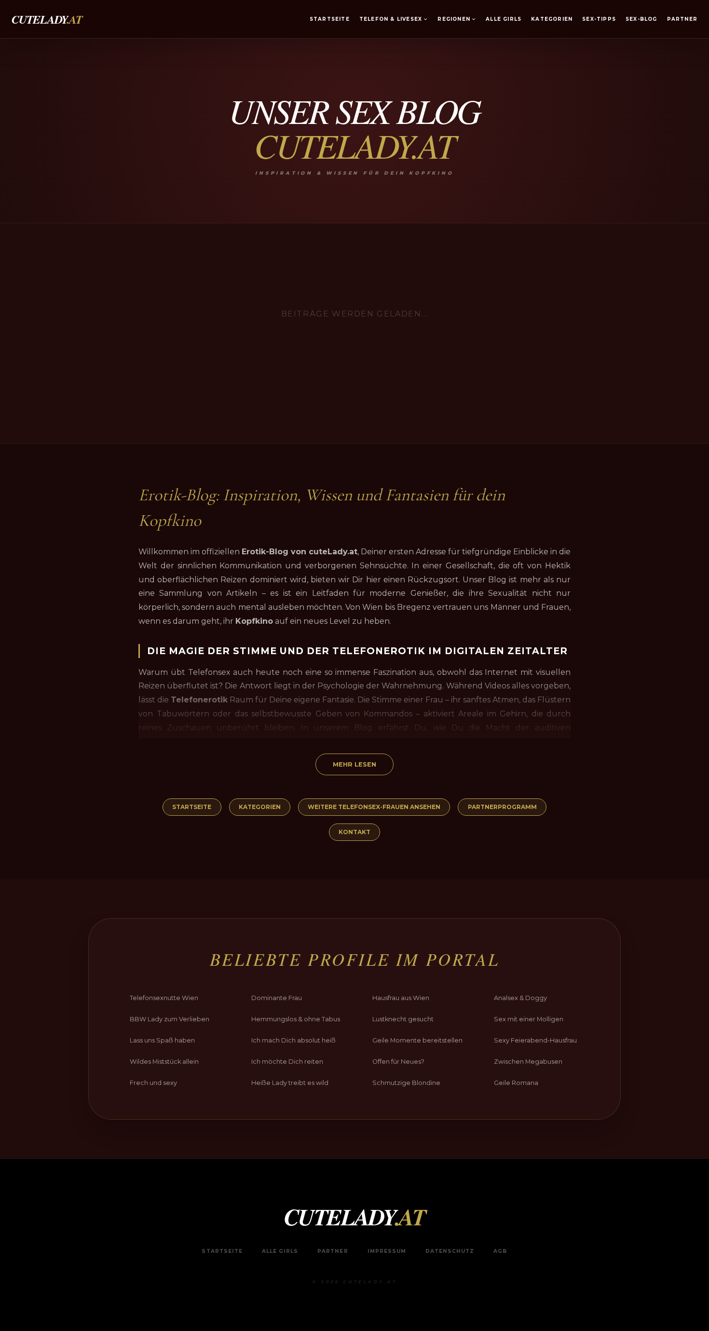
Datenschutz (449, 1251)
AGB (500, 1251)
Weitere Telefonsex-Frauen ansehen (374, 806)
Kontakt (354, 832)
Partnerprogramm (502, 806)
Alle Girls (503, 19)
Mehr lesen (354, 764)
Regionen (453, 19)
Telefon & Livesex (390, 19)
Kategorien (552, 19)
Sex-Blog (641, 19)
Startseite (330, 19)
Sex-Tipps (599, 19)
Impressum (387, 1251)
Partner (682, 19)
